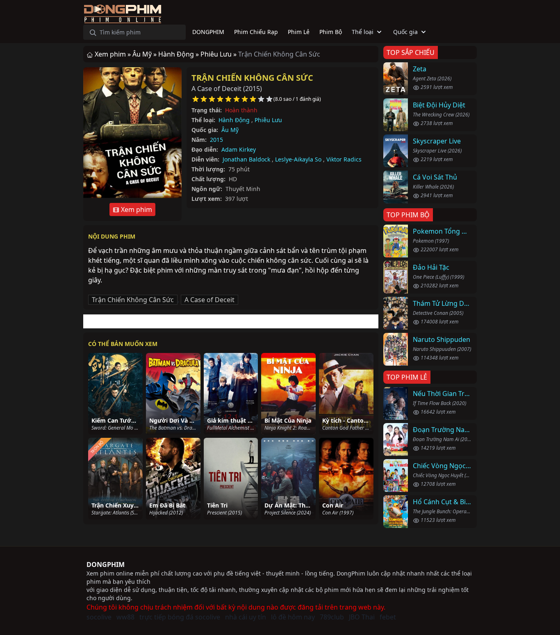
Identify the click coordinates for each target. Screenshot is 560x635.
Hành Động (234, 120)
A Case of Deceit (209, 299)
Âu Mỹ (230, 130)
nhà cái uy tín (245, 616)
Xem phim (135, 209)
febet (388, 616)
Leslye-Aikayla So (298, 159)
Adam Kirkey (238, 149)
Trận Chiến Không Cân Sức (252, 77)
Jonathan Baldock (246, 159)
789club (332, 616)
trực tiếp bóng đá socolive (179, 616)
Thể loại (362, 32)
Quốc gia (405, 32)
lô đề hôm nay (293, 616)
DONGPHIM (106, 564)
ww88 (125, 616)
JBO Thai (362, 616)
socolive (99, 616)
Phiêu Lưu (268, 120)
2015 (216, 139)
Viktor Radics (344, 159)
